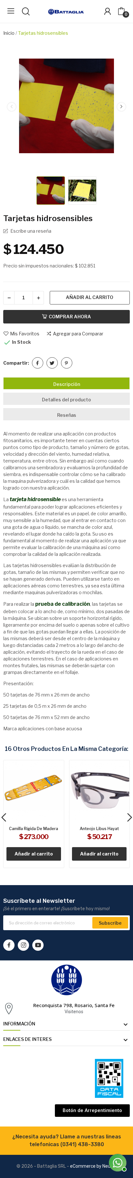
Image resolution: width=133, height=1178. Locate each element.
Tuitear (52, 363)
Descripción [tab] (66, 384)
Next (121, 106)
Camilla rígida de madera (33, 828)
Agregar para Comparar (78, 333)
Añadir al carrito (89, 297)
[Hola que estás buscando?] (117, 1162)
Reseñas (66, 415)
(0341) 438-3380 (82, 1144)
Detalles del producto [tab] (66, 399)
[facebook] (9, 945)
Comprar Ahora (70, 316)
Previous (11, 106)
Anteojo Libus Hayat (99, 828)
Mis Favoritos (24, 333)
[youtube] (38, 945)
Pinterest (66, 363)
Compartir (37, 363)
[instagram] (23, 945)
